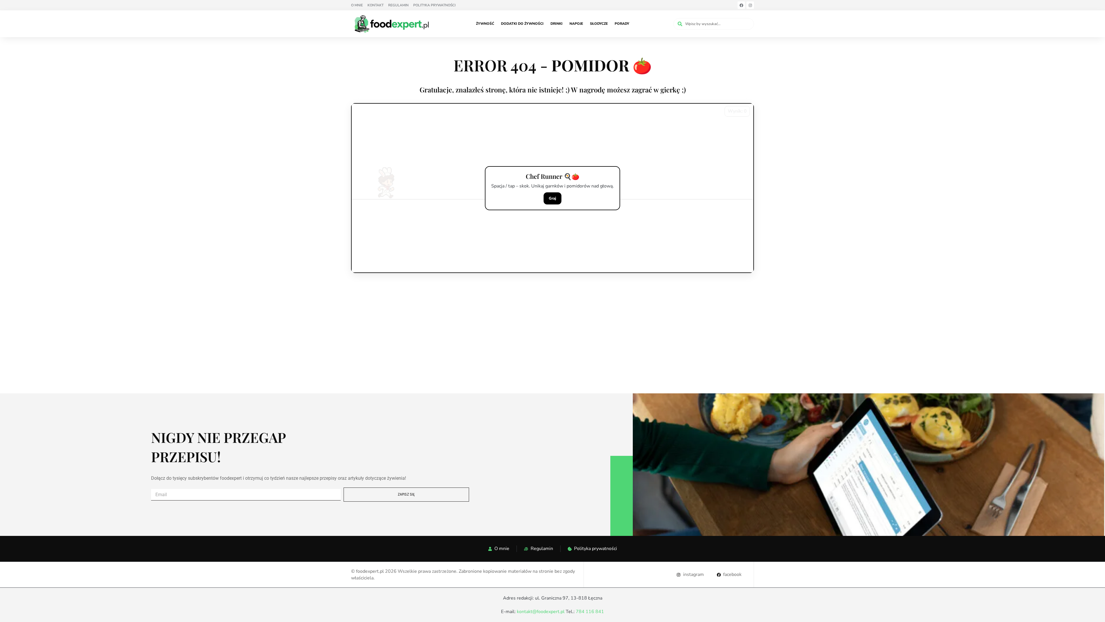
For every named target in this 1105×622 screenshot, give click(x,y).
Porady (622, 23)
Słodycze (599, 23)
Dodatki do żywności (522, 23)
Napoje (576, 23)
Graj (552, 198)
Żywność (485, 23)
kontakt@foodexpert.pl (541, 611)
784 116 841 (590, 611)
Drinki (556, 23)
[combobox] (713, 24)
